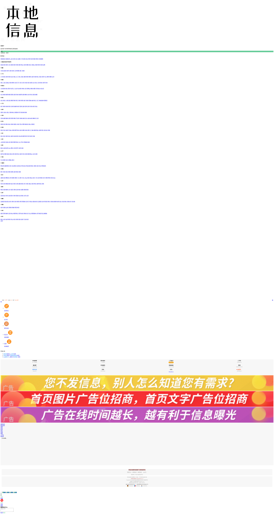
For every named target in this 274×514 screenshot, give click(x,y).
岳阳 (14, 94)
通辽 (32, 165)
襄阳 (12, 100)
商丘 (37, 130)
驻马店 (45, 130)
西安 (37, 58)
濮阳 (23, 130)
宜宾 (34, 177)
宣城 (2, 64)
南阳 (35, 130)
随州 (27, 100)
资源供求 (7, 58)
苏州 (26, 136)
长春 (22, 148)
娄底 (34, 94)
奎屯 (10, 201)
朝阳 (5, 154)
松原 (7, 148)
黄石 (4, 100)
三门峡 (31, 130)
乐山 (26, 177)
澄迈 (28, 82)
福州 (23, 70)
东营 (32, 183)
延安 (12, 189)
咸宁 (25, 100)
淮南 (36, 64)
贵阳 (2, 112)
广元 (18, 177)
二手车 (2, 435)
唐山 (30, 124)
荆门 (17, 100)
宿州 (14, 64)
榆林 (7, 189)
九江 (20, 142)
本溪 (26, 154)
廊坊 (7, 124)
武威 (23, 118)
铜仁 (13, 112)
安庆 (25, 64)
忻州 (7, 195)
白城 (4, 148)
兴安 (10, 165)
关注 (2, 51)
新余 (17, 142)
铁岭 (8, 154)
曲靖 (7, 213)
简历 (2, 428)
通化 (12, 148)
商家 (2, 433)
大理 (37, 213)
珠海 (9, 76)
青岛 (40, 183)
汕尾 (32, 76)
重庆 (34, 58)
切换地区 (3, 58)
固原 (4, 160)
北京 (16, 58)
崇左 (36, 106)
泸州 (10, 177)
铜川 (20, 189)
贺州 (28, 106)
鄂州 (14, 100)
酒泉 (14, 118)
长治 (20, 195)
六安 (9, 64)
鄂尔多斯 (28, 165)
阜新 (16, 154)
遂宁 (21, 177)
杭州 (32, 58)
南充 (28, 177)
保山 (12, 213)
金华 (7, 219)
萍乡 (22, 142)
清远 (40, 76)
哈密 (58, 201)
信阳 (40, 130)
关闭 (2, 220)
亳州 (7, 64)
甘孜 (52, 177)
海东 (4, 171)
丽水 (2, 219)
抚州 (4, 142)
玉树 (14, 171)
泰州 (7, 136)
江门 (17, 76)
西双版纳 (33, 213)
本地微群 (41, 58)
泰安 (22, 183)
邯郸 (23, 124)
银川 (13, 160)
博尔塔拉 (6, 201)
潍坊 (27, 183)
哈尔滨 (42, 88)
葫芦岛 (2, 154)
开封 (4, 130)
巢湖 (12, 64)
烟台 (30, 183)
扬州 (12, 136)
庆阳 (12, 118)
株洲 (4, 94)
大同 (25, 195)
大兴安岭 (3, 88)
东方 (21, 82)
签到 (8, 492)
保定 (18, 124)
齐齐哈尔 (38, 88)
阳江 (38, 76)
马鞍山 (33, 64)
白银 (28, 118)
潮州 (48, 76)
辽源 (14, 148)
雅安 (41, 177)
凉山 (54, 177)
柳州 (4, 106)
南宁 (2, 106)
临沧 (22, 213)
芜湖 (41, 64)
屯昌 (26, 82)
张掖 (21, 118)
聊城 (7, 183)
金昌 (31, 118)
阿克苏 (46, 201)
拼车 (2, 430)
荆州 (20, 100)
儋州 (13, 82)
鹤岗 (32, 88)
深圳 (24, 58)
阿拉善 (2, 165)
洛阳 (7, 130)
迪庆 (2, 213)
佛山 (14, 76)
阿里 (16, 207)
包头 (40, 165)
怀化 (31, 94)
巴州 (43, 201)
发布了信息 (9, 353)
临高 (31, 82)
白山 (9, 148)
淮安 (17, 136)
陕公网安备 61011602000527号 (142, 484)
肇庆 (25, 76)
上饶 (2, 142)
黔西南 (16, 112)
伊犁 (20, 201)
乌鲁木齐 (69, 201)
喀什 (49, 201)
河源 (35, 76)
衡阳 (9, 94)
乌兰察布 (14, 165)
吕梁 (2, 195)
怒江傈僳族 (44, 213)
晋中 (12, 195)
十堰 (7, 100)
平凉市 (17, 118)
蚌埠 (39, 64)
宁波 (25, 219)
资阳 (46, 177)
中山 (45, 76)
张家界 (20, 94)
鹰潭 (14, 142)
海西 (12, 171)
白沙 (34, 82)
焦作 (21, 130)
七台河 (16, 88)
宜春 (7, 142)
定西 (9, 118)
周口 (42, 130)
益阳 (23, 94)
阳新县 (45, 100)
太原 (27, 195)
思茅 (20, 213)
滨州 (4, 183)
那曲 (13, 207)
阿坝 (49, 177)
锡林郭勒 (6, 165)
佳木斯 (19, 88)
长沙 (2, 94)
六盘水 (5, 112)
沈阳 (36, 154)
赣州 (12, 142)
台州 (4, 219)
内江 (23, 177)
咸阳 (22, 189)
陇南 (7, 118)
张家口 (15, 124)
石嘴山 (10, 160)
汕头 (12, 76)
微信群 (2, 436)
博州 (13, 201)
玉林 (23, 106)
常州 (28, 136)
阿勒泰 (23, 201)
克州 (15, 201)
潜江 (35, 100)
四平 (17, 148)
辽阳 (13, 154)
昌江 (36, 82)
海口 (2, 82)
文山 (30, 213)
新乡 (18, 130)
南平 (8, 70)
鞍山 (31, 154)
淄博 (38, 183)
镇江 (9, 136)
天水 (26, 118)
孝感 (2, 124)
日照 (17, 183)
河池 (31, 106)
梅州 (30, 76)
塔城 (52, 201)
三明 (16, 70)
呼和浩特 (43, 165)
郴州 (26, 94)
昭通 (14, 213)
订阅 (16, 492)
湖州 (17, 219)
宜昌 (9, 100)
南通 (23, 136)
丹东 (23, 154)
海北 (7, 171)
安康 (4, 189)
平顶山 (10, 130)
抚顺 (28, 154)
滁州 (20, 64)
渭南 (14, 189)
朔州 (14, 195)
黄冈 (22, 100)
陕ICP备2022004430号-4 (131, 484)
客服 (4, 492)
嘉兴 (20, 219)
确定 (4, 512)
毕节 (19, 112)
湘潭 (7, 94)
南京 (2, 136)
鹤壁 (16, 130)
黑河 (9, 88)
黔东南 (22, 112)
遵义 (8, 112)
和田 (18, 201)
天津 (14, 58)
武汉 (27, 58)
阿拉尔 (31, 201)
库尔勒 (73, 201)
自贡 (4, 177)
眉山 (31, 177)
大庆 (25, 88)
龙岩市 (5, 70)
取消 (2, 512)
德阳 (13, 177)
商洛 (2, 189)
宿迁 (4, 136)
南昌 (28, 142)
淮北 (30, 64)
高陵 (25, 189)
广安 (36, 177)
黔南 (26, 112)
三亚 (4, 82)
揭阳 (50, 76)
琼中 (46, 82)
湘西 (36, 94)
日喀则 (10, 207)
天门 (38, 100)
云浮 (53, 76)
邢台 (21, 124)
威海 (20, 183)
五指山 (7, 82)
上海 (11, 58)
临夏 (4, 118)
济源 (49, 130)
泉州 (13, 70)
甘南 (2, 118)
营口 (18, 154)
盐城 (14, 136)
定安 (23, 82)
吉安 (9, 142)
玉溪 (9, 213)
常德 (17, 94)
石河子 (27, 201)
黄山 (22, 64)
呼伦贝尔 (23, 165)
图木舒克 (35, 201)
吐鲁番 (55, 201)
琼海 (10, 82)
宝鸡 (17, 189)
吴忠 (7, 160)
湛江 (20, 76)
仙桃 (32, 100)
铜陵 (27, 64)
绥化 (6, 88)
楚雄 (25, 213)
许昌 (26, 130)
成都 (19, 58)
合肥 (44, 64)
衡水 (9, 124)
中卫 (2, 160)
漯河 (28, 130)
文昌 (16, 82)
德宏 (40, 213)
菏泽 (2, 183)
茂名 (22, 76)
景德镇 (25, 142)
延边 (2, 148)
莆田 (18, 70)
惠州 (27, 76)
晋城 (17, 195)
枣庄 (35, 183)
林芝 (18, 207)
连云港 (20, 136)
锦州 (21, 154)
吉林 (20, 148)
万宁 (18, 82)
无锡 (34, 136)
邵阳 (12, 94)
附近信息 (3, 425)
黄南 (9, 171)
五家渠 (2, 201)
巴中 (44, 177)
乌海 (37, 165)
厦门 (21, 70)
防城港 (15, 106)
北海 (12, 106)
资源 (2, 432)
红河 (27, 213)
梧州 (9, 106)
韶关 (4, 76)
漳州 (10, 70)
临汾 (4, 195)
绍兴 (14, 219)
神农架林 (41, 100)
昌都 (4, 207)
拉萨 (2, 207)
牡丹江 (12, 88)
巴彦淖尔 (19, 165)
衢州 (9, 219)
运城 (9, 195)
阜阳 (17, 64)
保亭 (44, 82)
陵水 (41, 82)
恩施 (30, 100)
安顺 (10, 112)
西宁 (2, 171)
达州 (39, 177)
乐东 (39, 82)
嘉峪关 (34, 118)
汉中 (9, 189)
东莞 (43, 76)
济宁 (25, 183)
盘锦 (10, 154)
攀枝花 (7, 177)
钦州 (18, 106)
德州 (9, 183)
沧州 (4, 124)
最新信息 (3, 424)
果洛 (17, 171)
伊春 (23, 88)
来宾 (34, 106)
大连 (34, 154)
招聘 (2, 426)
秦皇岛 (26, 124)
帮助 (12, 492)
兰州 (37, 118)
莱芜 (14, 183)
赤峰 (35, 165)
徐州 (31, 136)
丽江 (17, 213)
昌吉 (60, 201)
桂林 (7, 106)
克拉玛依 (64, 201)
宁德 (2, 70)
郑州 (29, 58)
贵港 (21, 106)
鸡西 (34, 88)
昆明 (4, 213)
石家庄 (33, 124)
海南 (20, 171)
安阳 (13, 130)
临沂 (12, 183)
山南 (7, 207)
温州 (22, 219)
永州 (28, 94)
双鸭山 (28, 88)
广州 (22, 58)
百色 (26, 106)
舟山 (12, 219)
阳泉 (22, 195)
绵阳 (16, 177)
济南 (43, 183)
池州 (4, 64)
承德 (12, 124)
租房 (2, 429)
